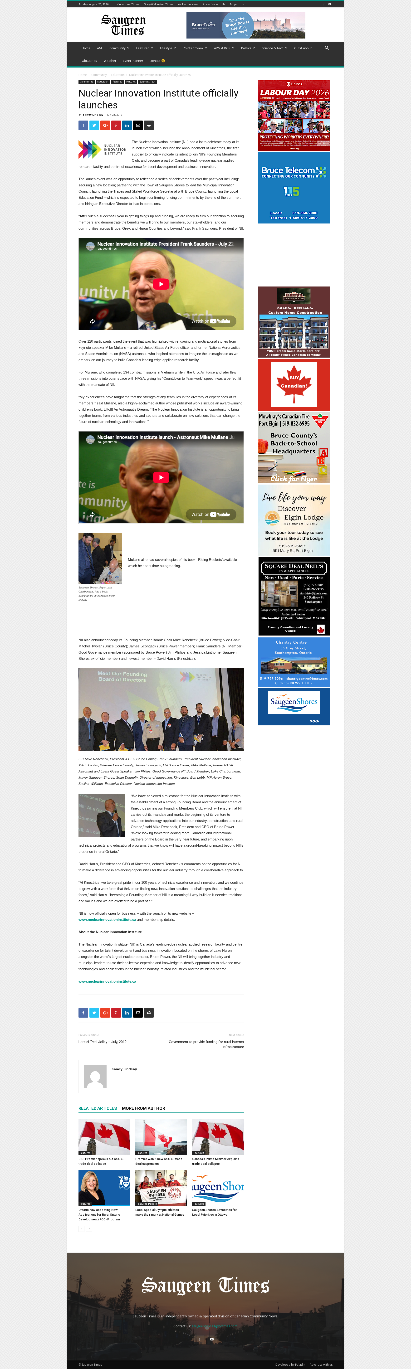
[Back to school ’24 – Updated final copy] (294, 482)
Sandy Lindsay (93, 114)
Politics (246, 48)
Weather (110, 60)
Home (86, 48)
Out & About (303, 48)
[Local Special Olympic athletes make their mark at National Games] (161, 1188)
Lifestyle (166, 48)
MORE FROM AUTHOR (143, 1108)
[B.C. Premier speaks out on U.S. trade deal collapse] (104, 1137)
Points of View (193, 48)
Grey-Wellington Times (158, 4)
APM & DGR (222, 48)
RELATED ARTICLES (97, 1108)
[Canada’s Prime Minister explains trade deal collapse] (218, 1137)
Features (131, 81)
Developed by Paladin (290, 1365)
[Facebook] (324, 4)
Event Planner (133, 60)
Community (117, 48)
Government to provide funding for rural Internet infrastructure (206, 1044)
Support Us (237, 4)
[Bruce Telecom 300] (294, 222)
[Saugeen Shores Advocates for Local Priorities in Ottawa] (218, 1188)
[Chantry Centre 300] (294, 685)
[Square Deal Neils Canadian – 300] (294, 635)
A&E (100, 48)
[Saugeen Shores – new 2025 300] (294, 724)
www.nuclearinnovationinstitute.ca (107, 920)
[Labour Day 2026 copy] (294, 149)
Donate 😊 (157, 60)
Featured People (147, 1203)
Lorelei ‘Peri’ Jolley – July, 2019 (102, 1042)
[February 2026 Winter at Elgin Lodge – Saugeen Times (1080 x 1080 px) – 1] (294, 554)
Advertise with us (321, 1365)
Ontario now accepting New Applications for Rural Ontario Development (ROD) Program (99, 1214)
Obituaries (89, 60)
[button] (327, 48)
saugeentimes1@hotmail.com (215, 1326)
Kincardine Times (128, 4)
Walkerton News (188, 4)
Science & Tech (273, 48)
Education (118, 75)
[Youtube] (330, 4)
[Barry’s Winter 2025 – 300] (294, 356)
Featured (142, 48)
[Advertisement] (294, 255)
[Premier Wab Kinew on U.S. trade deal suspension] (161, 1137)
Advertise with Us (214, 4)
